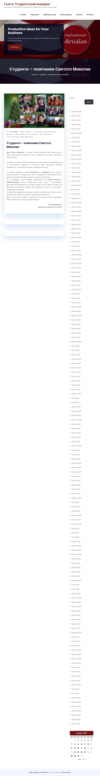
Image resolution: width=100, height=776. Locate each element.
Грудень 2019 (75, 459)
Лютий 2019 (75, 502)
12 (88, 744)
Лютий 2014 (75, 689)
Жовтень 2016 (76, 550)
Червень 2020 (76, 433)
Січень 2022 (75, 350)
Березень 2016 (76, 580)
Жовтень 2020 (76, 415)
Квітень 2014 (75, 680)
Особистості (34, 134)
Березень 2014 (76, 685)
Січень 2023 (75, 298)
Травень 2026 (76, 124)
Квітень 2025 (75, 181)
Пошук (72, 98)
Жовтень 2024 (76, 207)
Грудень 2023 (76, 250)
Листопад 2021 (76, 359)
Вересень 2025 (76, 159)
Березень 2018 (76, 524)
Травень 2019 (75, 489)
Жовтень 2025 (76, 155)
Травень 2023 (76, 281)
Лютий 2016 (75, 585)
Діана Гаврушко (26, 132)
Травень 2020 (76, 437)
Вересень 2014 (76, 659)
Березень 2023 (76, 289)
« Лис (79, 759)
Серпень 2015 (76, 611)
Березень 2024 (76, 237)
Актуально (39, 132)
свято (31, 137)
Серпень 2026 (76, 111)
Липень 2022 (75, 324)
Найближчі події (49, 15)
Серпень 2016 (76, 559)
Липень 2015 (75, 615)
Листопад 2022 (76, 307)
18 (85, 748)
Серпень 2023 (76, 268)
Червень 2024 (76, 224)
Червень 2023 (76, 276)
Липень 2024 (75, 220)
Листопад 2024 (76, 203)
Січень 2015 (75, 641)
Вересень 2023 (76, 263)
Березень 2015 (76, 633)
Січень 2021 (75, 402)
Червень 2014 (76, 672)
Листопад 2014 (76, 650)
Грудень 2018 (75, 511)
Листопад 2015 (76, 598)
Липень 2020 (75, 428)
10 (81, 744)
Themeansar (66, 772)
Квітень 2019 (75, 494)
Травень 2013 (75, 724)
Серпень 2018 (76, 520)
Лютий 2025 (75, 190)
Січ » (84, 759)
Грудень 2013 (75, 698)
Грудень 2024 (76, 198)
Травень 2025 (76, 177)
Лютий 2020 (75, 450)
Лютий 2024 (75, 242)
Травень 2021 (75, 385)
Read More (15, 47)
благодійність (47, 134)
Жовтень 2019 (76, 467)
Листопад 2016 (76, 546)
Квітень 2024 (75, 233)
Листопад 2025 (76, 150)
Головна (23, 15)
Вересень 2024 (76, 211)
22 (75, 752)
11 (84, 744)
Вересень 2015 (76, 606)
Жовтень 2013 (76, 706)
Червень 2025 (76, 172)
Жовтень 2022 (76, 311)
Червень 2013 (76, 719)
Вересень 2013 (76, 711)
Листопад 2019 (76, 463)
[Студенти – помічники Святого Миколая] (34, 110)
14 (71, 748)
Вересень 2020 (76, 420)
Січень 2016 (75, 589)
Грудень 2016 (75, 541)
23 (78, 752)
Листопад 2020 (76, 411)
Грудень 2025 (76, 146)
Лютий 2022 (75, 346)
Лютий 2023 (75, 294)
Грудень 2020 (76, 407)
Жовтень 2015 (76, 602)
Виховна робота (49, 132)
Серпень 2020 (76, 424)
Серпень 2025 (76, 164)
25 (85, 752)
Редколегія (34, 15)
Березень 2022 (76, 342)
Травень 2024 (76, 229)
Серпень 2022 (76, 320)
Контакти (90, 15)
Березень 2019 (76, 498)
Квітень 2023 (75, 285)
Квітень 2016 (75, 576)
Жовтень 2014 (76, 654)
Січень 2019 (75, 507)
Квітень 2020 (75, 441)
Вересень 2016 (76, 554)
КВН (26, 137)
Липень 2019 (75, 481)
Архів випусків (66, 15)
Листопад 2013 (76, 702)
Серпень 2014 (76, 663)
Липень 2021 (75, 376)
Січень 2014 (75, 693)
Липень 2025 (75, 168)
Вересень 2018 (76, 515)
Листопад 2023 (76, 255)
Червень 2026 (76, 120)
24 (82, 752)
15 (75, 748)
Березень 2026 (76, 133)
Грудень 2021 (75, 355)
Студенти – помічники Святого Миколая (54, 74)
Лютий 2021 (75, 398)
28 (72, 756)
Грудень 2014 (75, 646)
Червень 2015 (76, 620)
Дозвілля (9, 134)
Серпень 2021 (76, 372)
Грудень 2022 (76, 303)
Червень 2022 (76, 329)
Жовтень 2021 (76, 363)
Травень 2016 (75, 572)
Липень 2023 (75, 272)
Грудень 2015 (75, 594)
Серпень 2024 (76, 216)
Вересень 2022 (76, 316)
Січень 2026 (75, 142)
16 (78, 748)
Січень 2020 (75, 455)
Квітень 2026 (75, 129)
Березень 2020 (76, 446)
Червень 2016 (76, 567)
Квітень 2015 (75, 628)
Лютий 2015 (75, 637)
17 (81, 748)
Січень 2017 (75, 537)
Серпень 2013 (76, 715)
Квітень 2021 (75, 389)
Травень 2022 (76, 333)
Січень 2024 (75, 246)
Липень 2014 (75, 667)
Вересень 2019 (76, 472)
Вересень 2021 (76, 368)
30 (78, 756)
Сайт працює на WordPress (39, 772)
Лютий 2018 (75, 528)
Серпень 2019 (76, 476)
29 (75, 756)
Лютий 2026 (75, 137)
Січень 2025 (75, 194)
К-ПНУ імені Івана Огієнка (16, 137)
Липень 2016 (75, 563)
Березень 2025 (76, 185)
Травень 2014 (75, 676)
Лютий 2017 (75, 533)
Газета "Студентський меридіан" (27, 4)
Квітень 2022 (75, 337)
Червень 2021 (75, 381)
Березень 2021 (76, 394)
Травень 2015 (75, 624)
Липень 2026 (75, 116)
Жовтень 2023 (76, 259)
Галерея (79, 15)
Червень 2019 (76, 485)
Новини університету (21, 134)
